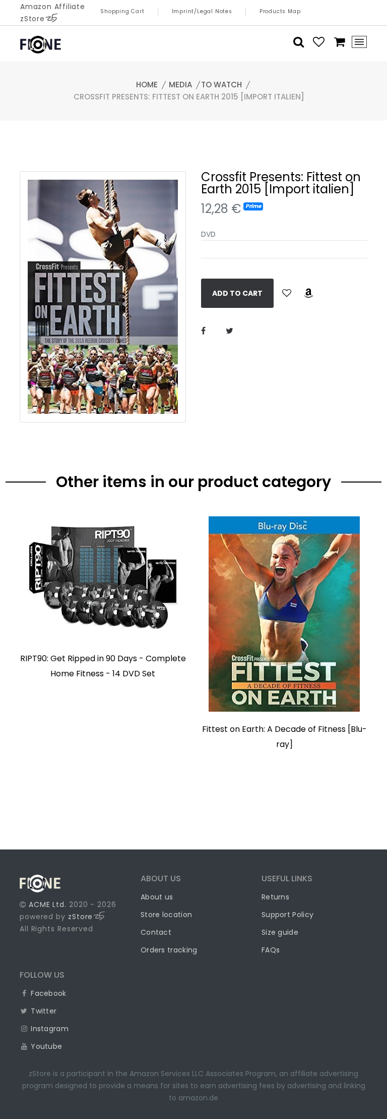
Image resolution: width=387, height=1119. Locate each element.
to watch (221, 84)
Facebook (48, 993)
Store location (166, 915)
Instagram (49, 1029)
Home (147, 84)
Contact (156, 932)
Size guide (280, 932)
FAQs (271, 950)
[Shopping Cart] (337, 42)
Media (180, 84)
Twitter (42, 1011)
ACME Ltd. (48, 904)
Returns (275, 897)
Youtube (45, 1046)
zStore (80, 917)
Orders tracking (169, 950)
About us (157, 897)
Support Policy (287, 915)
